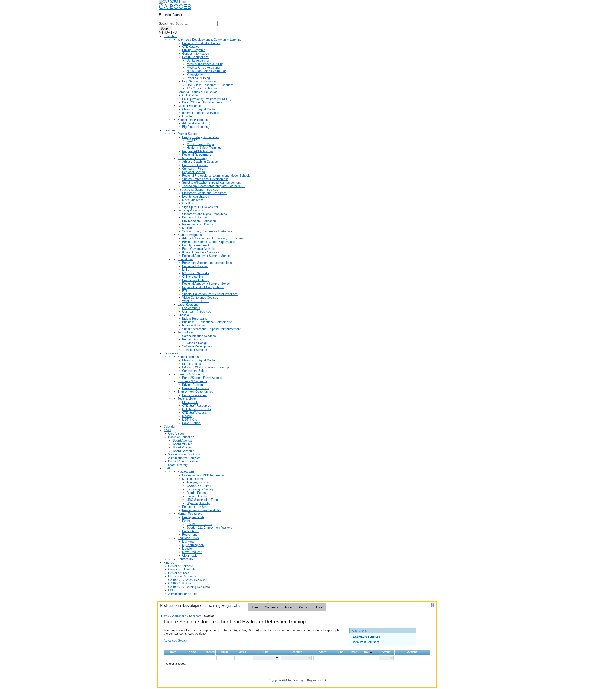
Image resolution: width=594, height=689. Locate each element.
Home (254, 607)
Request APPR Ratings (197, 151)
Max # (242, 652)
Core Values (176, 433)
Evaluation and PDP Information (203, 475)
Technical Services (195, 350)
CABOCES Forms (199, 486)
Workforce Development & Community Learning (209, 39)
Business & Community (193, 381)
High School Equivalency (199, 81)
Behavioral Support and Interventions (207, 262)
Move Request (192, 552)
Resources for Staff (195, 506)
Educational (185, 259)
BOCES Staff (187, 472)
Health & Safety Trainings (204, 147)
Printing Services (193, 339)
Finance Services (194, 325)
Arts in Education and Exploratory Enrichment (213, 238)
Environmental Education (199, 221)
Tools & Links (187, 398)
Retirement (189, 534)
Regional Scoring (193, 172)
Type (354, 652)
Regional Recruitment (196, 154)
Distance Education (195, 217)
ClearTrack (189, 555)
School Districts (188, 357)
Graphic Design (197, 343)
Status (386, 652)
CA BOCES (175, 6)
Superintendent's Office (184, 454)
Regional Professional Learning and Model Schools (216, 175)
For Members (191, 308)
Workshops (179, 616)
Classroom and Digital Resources (204, 214)
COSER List (195, 140)
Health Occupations (195, 57)
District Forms (196, 492)
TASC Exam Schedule (202, 88)
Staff (167, 468)
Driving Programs (193, 50)
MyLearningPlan (193, 545)
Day (366, 652)
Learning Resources (191, 210)
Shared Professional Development (205, 179)
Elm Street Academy (182, 576)
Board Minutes (182, 444)
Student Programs (190, 235)
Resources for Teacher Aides (201, 510)
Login (319, 607)
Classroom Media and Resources (204, 193)
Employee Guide (193, 517)
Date (173, 652)
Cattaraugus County (200, 489)
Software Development (197, 346)
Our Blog (188, 203)
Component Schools (195, 371)
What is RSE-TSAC (195, 301)
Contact (304, 607)
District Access (192, 364)
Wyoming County (198, 503)
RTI (184, 290)
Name (193, 652)
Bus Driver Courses (195, 165)
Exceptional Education (193, 120)
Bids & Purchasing (194, 318)
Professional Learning (192, 158)
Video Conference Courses (200, 297)
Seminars (271, 607)
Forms (186, 520)
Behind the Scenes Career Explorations (208, 242)
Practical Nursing (198, 78)
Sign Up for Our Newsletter (200, 207)
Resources (171, 353)
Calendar (169, 426)
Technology (185, 332)
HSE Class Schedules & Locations (210, 85)
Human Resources (190, 513)
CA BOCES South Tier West (187, 580)
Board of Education (181, 437)
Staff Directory (178, 465)
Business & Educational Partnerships (207, 322)
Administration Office (182, 594)
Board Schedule (183, 451)
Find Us (169, 562)
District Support (188, 133)
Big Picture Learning (195, 127)
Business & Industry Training (201, 43)
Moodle (187, 116)
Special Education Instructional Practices (210, 294)
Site (265, 652)
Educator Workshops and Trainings (205, 367)
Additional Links (188, 538)
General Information (195, 53)
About (167, 430)
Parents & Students (191, 374)
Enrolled (209, 652)
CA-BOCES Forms (199, 524)
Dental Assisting (198, 60)
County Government (195, 245)
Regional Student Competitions (203, 287)
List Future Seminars (367, 636)
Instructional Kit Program (199, 224)
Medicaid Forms (193, 479)
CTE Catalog (190, 46)
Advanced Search (175, 640)
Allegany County (198, 482)
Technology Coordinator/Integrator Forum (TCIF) (214, 186)
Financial (184, 315)
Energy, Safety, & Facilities (200, 137)
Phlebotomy (195, 74)
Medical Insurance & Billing (205, 64)
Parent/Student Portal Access (202, 102)
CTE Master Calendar (196, 409)
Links (185, 269)
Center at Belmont (180, 566)
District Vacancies (194, 395)
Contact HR (185, 559)
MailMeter (188, 541)
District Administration (183, 461)
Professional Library (195, 280)
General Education (190, 106)
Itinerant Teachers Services (200, 113)
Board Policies (182, 447)
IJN (170, 590)
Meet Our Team (192, 200)
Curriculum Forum (194, 168)
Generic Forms (197, 496)
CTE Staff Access (194, 412)
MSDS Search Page (200, 144)
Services (169, 130)
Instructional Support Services (198, 189)
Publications (190, 531)
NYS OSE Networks (195, 273)
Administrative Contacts (184, 458)
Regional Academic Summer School (206, 255)
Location (296, 652)
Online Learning (192, 276)
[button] (168, 32)
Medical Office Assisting (203, 67)
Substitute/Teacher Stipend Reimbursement (211, 182)
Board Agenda (182, 440)
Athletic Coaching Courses (200, 161)
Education (170, 36)
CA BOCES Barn (179, 583)
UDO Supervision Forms (203, 499)
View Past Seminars (366, 642)
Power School (191, 423)
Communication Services (199, 336)
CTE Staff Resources (196, 405)
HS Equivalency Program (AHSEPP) (206, 99)
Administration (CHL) (196, 123)
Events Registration (195, 196)
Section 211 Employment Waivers (209, 527)
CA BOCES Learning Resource (189, 587)
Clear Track (190, 402)
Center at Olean (178, 573)
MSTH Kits (189, 419)
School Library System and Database (207, 231)
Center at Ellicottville (182, 569)
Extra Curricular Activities (199, 249)
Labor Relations (188, 304)
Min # (224, 652)
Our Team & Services (196, 311)
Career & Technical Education (197, 92)
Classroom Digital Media (198, 109)
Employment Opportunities (195, 391)
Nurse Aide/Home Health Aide (206, 71)
